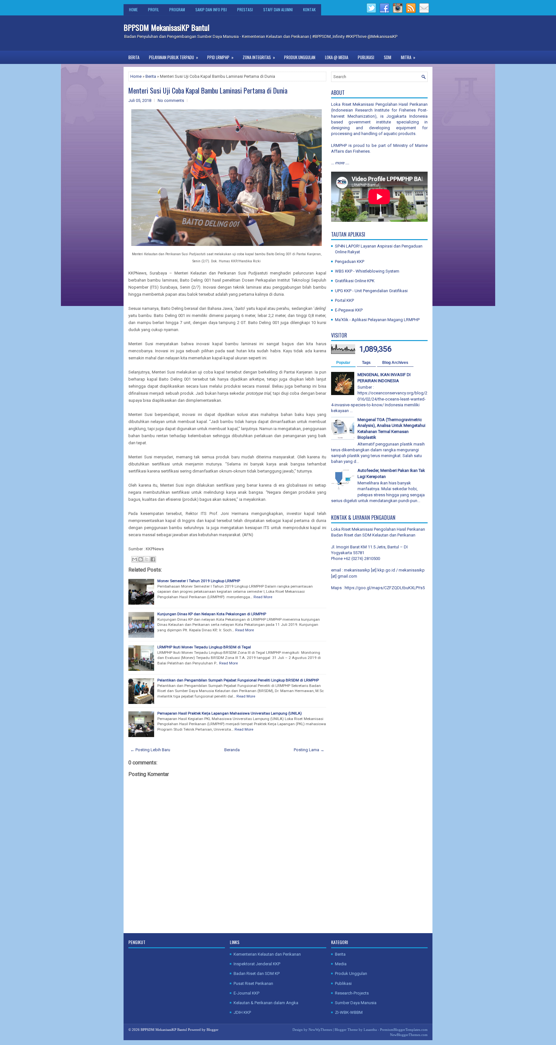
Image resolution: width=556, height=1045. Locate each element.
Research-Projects (352, 993)
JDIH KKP (242, 1012)
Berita (133, 57)
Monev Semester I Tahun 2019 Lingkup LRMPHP (198, 581)
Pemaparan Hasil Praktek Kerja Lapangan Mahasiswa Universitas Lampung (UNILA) (229, 713)
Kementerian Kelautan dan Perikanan (267, 954)
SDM (387, 57)
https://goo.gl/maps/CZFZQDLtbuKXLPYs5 (385, 587)
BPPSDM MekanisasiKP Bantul (166, 27)
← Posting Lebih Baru (150, 749)
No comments (171, 100)
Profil (153, 9)
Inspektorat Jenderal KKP (257, 963)
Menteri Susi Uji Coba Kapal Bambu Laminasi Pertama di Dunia (207, 90)
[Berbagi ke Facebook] (153, 559)
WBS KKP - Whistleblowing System (367, 271)
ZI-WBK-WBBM (349, 1012)
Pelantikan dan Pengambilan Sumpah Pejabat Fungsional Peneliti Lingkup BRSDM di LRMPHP (238, 680)
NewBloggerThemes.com (409, 1035)
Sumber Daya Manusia (355, 1002)
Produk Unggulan (299, 57)
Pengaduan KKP (349, 261)
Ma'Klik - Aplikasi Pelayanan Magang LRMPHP (377, 319)
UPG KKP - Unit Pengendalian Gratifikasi (371, 290)
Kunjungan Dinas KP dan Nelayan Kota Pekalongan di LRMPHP (211, 614)
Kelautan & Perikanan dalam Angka (266, 1002)
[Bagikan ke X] (147, 559)
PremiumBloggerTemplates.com (404, 1029)
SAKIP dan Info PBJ (211, 9)
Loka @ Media (336, 57)
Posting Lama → (309, 749)
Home (133, 9)
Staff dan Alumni (278, 9)
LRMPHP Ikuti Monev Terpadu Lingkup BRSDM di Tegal (204, 647)
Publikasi (366, 57)
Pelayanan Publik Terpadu (173, 57)
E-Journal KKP (246, 993)
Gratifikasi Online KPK (355, 280)
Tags (366, 362)
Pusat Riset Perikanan (253, 983)
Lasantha (370, 1029)
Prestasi (245, 9)
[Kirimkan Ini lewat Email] (134, 559)
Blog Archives (395, 362)
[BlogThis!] (140, 559)
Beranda (232, 749)
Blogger (212, 1029)
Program (177, 9)
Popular (343, 362)
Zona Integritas (259, 57)
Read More (263, 597)
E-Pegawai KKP (349, 310)
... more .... (340, 162)
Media (341, 963)
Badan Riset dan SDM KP (257, 973)
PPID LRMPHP (220, 57)
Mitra (408, 57)
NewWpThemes (320, 1029)
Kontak (309, 9)
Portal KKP (344, 300)
